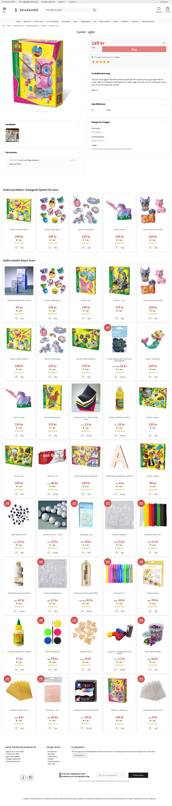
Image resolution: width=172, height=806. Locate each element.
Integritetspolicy (54, 761)
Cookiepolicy (52, 756)
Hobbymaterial (85, 21)
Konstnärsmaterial (148, 21)
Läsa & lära (135, 21)
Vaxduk (115, 21)
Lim (95, 21)
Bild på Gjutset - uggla (41, 111)
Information (164, 2)
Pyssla (18, 21)
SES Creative (96, 132)
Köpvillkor (51, 754)
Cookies (50, 759)
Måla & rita (27, 21)
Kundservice (52, 752)
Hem (3, 26)
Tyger (75, 21)
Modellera (124, 21)
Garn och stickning (52, 21)
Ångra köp (51, 764)
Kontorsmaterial (104, 21)
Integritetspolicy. (123, 781)
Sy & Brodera (66, 21)
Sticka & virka (38, 21)
